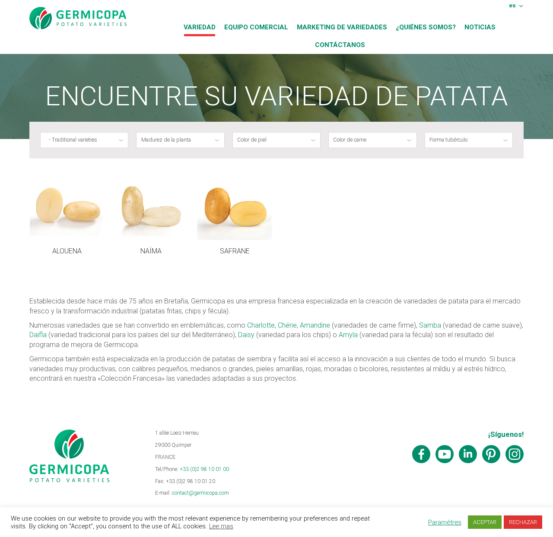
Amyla (348, 335)
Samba (430, 325)
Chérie (287, 325)
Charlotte (261, 325)
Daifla (38, 335)
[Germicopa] (78, 18)
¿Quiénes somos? (426, 27)
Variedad (200, 27)
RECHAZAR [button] (523, 522)
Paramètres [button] (444, 522)
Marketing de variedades (342, 27)
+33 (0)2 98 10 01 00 (204, 469)
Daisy (246, 335)
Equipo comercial (256, 27)
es (512, 5)
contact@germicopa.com (200, 493)
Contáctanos (340, 45)
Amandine (315, 325)
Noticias (480, 27)
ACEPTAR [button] (484, 522)
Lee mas (221, 526)
